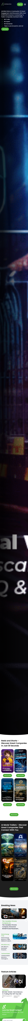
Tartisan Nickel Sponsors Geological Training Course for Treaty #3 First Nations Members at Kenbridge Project (6, 957)
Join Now (5, 29)
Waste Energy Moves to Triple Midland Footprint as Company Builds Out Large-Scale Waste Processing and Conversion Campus (6, 939)
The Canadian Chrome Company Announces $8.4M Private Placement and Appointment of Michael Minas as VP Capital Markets (10, 927)
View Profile (7, 775)
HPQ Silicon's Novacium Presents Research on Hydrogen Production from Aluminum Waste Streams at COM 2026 (6, 948)
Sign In (20, 4)
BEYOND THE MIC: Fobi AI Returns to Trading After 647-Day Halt (12, 993)
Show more (14, 814)
